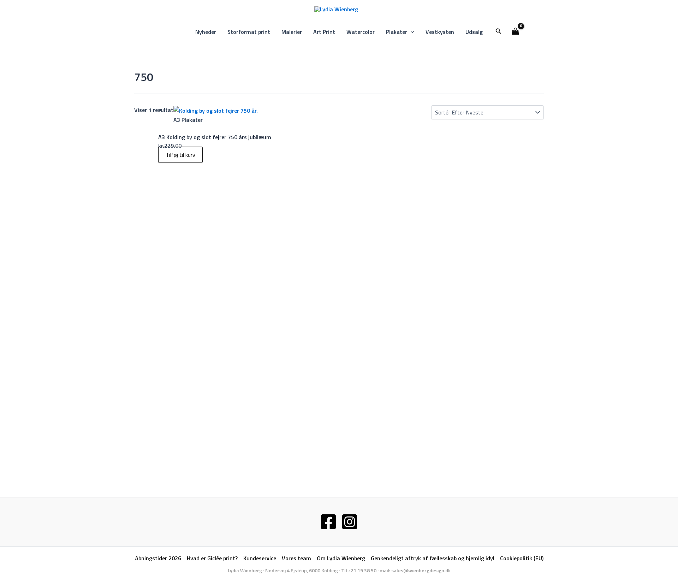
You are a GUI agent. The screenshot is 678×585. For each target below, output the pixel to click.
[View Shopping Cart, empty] (515, 31)
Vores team (296, 558)
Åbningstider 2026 (158, 558)
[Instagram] (349, 521)
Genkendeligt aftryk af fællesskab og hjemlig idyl (432, 558)
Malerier (291, 32)
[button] (410, 32)
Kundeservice (259, 558)
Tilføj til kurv (180, 154)
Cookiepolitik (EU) (521, 558)
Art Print (324, 32)
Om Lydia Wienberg (341, 558)
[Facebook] (328, 521)
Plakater (396, 32)
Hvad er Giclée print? (212, 558)
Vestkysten (440, 32)
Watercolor (360, 32)
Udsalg (474, 32)
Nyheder (205, 32)
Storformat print (248, 32)
